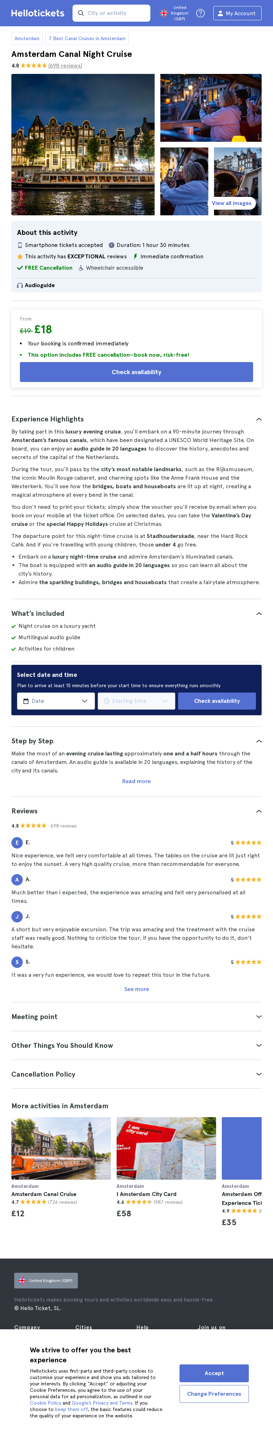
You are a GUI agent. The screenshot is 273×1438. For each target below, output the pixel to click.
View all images (232, 203)
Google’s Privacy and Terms (102, 1403)
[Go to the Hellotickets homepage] (39, 13)
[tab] (136, 419)
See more (136, 989)
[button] (136, 419)
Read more (136, 781)
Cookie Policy (45, 1403)
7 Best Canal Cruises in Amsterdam (87, 38)
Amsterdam (27, 38)
